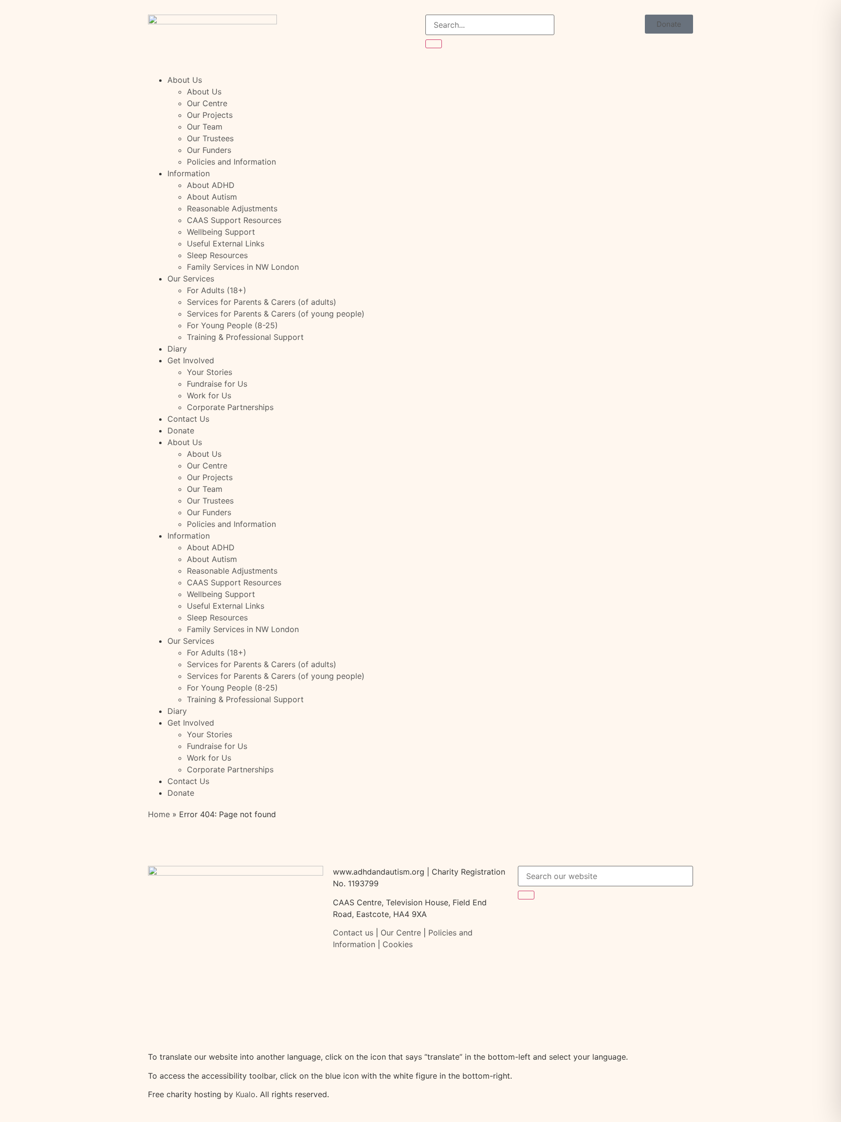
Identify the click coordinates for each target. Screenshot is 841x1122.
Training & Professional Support (245, 337)
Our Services (190, 278)
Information (188, 173)
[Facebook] (530, 921)
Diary (177, 349)
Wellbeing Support (221, 232)
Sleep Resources (217, 255)
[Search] (433, 43)
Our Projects (210, 115)
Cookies (398, 944)
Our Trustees (210, 138)
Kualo (246, 1094)
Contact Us (188, 419)
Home (159, 814)
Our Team (204, 126)
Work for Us (209, 395)
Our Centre (207, 103)
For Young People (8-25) (232, 325)
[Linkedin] (610, 921)
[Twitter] (557, 921)
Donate (180, 430)
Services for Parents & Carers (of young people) (276, 313)
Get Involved (190, 360)
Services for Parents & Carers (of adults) (261, 302)
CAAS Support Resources (234, 220)
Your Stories (209, 372)
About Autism (212, 197)
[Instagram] (583, 921)
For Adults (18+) (216, 290)
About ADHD (211, 185)
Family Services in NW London (243, 267)
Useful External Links (225, 243)
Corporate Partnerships (230, 407)
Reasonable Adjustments (232, 208)
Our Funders (209, 150)
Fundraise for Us (217, 384)
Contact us (353, 932)
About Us (184, 80)
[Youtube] (637, 921)
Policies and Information (231, 162)
